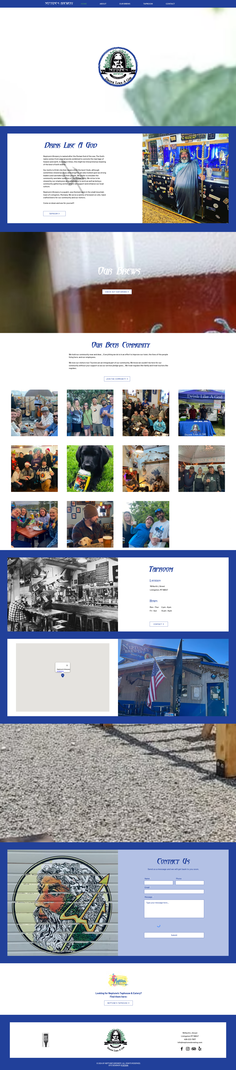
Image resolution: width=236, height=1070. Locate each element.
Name (147, 879)
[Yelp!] (232, 530)
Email (147, 887)
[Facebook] (232, 512)
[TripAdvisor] (232, 524)
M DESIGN (124, 1065)
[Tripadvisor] (193, 1048)
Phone (179, 879)
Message (148, 897)
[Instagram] (232, 518)
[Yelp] (199, 1048)
